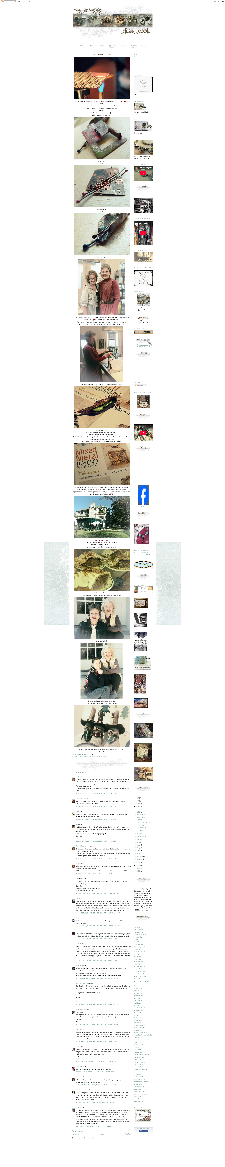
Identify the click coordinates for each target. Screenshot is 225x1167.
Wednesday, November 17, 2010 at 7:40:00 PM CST (97, 1024)
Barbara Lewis (80, 798)
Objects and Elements (140, 1032)
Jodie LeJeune (138, 995)
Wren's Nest (137, 1099)
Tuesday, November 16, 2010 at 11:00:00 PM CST (96, 858)
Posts (138, 382)
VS (77, 824)
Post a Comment (77, 1131)
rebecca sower (138, 1101)
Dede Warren (138, 959)
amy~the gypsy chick (82, 983)
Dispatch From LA (139, 966)
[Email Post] (91, 754)
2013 (137, 803)
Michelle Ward (138, 1020)
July (138, 842)
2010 (137, 812)
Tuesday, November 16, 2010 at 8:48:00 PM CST (96, 819)
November (140, 817)
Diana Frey (137, 964)
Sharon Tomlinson (139, 1057)
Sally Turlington (138, 1052)
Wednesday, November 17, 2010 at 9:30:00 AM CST (97, 893)
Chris (77, 776)
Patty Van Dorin (138, 1037)
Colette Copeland (139, 947)
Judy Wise (137, 998)
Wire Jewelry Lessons (140, 1094)
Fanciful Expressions (82, 846)
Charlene (111, 317)
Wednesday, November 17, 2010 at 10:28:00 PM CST (98, 1041)
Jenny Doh (137, 991)
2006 (137, 871)
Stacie (78, 1029)
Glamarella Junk (139, 979)
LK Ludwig (137, 1005)
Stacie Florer (138, 1059)
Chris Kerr (137, 939)
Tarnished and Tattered (141, 1081)
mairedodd (79, 965)
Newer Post (75, 1134)
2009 (137, 862)
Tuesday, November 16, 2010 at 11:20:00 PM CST (96, 873)
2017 (137, 798)
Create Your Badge (143, 506)
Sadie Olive (137, 1050)
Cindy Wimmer (138, 944)
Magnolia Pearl (138, 1013)
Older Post (127, 1134)
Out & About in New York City (143, 1035)
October (140, 834)
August (139, 839)
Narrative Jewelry (139, 1027)
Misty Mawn (137, 1022)
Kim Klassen (138, 1003)
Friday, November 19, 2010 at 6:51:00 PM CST (95, 1072)
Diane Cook (143, 483)
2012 (137, 806)
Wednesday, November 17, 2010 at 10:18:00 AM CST (98, 913)
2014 (137, 801)
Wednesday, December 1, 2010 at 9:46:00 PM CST (97, 1102)
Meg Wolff (137, 1015)
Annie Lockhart (138, 929)
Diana (78, 1046)
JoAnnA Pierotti (138, 993)
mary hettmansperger (98, 756)
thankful (139, 820)
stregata (78, 863)
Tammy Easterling (139, 1079)
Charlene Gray (138, 937)
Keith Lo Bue (138, 1000)
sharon (78, 931)
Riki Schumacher (81, 1090)
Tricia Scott (137, 1089)
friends (80, 756)
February (140, 856)
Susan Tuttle (137, 1074)
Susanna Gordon (139, 1077)
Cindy (78, 944)
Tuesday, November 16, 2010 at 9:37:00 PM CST (96, 841)
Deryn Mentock (138, 961)
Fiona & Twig (138, 969)
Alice (77, 811)
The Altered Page (139, 1086)
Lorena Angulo (138, 1010)
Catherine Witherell (140, 934)
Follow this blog (143, 1130)
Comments (139, 386)
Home (102, 1134)
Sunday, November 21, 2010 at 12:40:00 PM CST (96, 1085)
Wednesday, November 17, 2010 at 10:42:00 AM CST (98, 926)
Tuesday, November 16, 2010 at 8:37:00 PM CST (96, 793)
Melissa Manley (138, 1018)
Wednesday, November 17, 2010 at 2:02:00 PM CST (97, 978)
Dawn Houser (138, 954)
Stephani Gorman (139, 1062)
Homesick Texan (139, 986)
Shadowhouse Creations (141, 1054)
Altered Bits (137, 927)
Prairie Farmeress (139, 1040)
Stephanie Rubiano (140, 1067)
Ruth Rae (137, 1047)
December (140, 814)
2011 (137, 809)
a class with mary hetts (101, 55)
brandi (78, 898)
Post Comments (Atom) (88, 1138)
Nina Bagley (137, 1030)
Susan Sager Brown (140, 1072)
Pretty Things (80, 1066)
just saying (140, 830)
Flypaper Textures (139, 971)
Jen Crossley (138, 988)
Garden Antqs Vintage (140, 976)
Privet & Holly (138, 1042)
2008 (137, 865)
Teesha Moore (138, 1084)
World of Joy (137, 1096)
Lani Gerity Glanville (140, 1008)
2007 (137, 868)
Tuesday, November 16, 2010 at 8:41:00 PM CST (96, 806)
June (139, 845)
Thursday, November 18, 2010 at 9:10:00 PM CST (96, 1061)
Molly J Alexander (139, 1025)
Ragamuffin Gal (81, 1009)
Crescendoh (137, 949)
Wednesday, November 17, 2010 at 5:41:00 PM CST (97, 1004)
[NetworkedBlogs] (143, 1128)
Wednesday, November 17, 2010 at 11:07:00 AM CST (98, 939)
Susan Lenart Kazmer (140, 1069)
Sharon (78, 1077)
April (139, 850)
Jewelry (86, 756)
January (140, 859)
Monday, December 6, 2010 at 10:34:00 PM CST (95, 1126)
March (139, 853)
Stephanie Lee (138, 1064)
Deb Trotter (137, 956)
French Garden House (140, 974)
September (141, 836)
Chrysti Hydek (138, 942)
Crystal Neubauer (139, 952)
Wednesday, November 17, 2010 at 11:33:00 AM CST (98, 960)
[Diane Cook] (143, 504)
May (138, 848)
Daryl (77, 918)
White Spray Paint (139, 1091)
